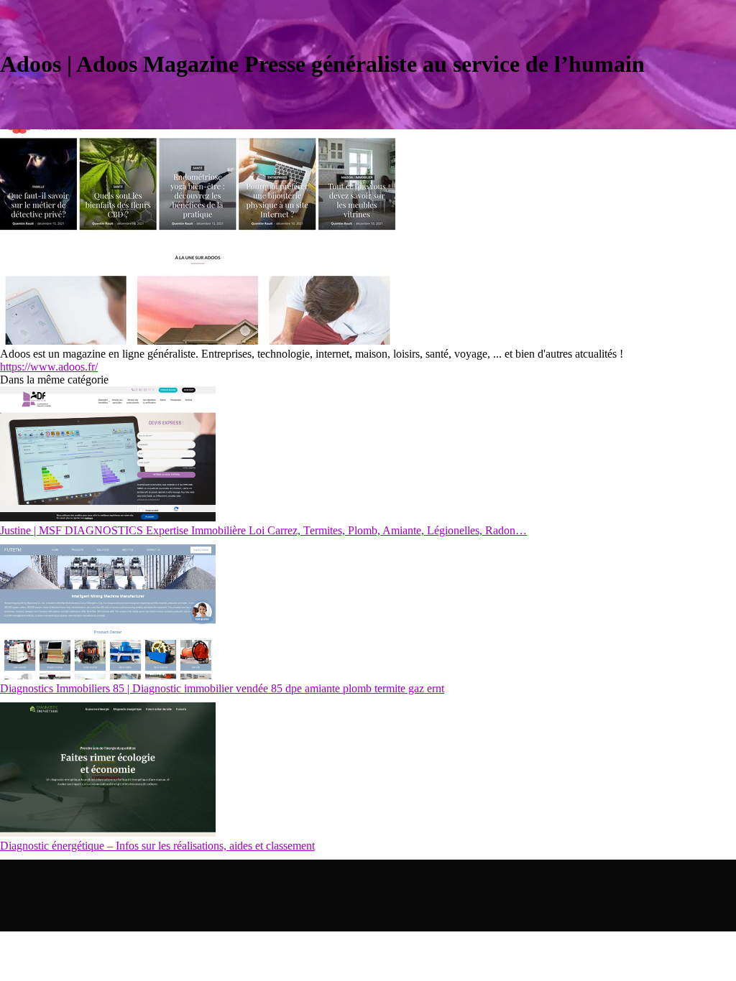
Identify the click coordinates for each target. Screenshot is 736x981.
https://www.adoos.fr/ (49, 367)
